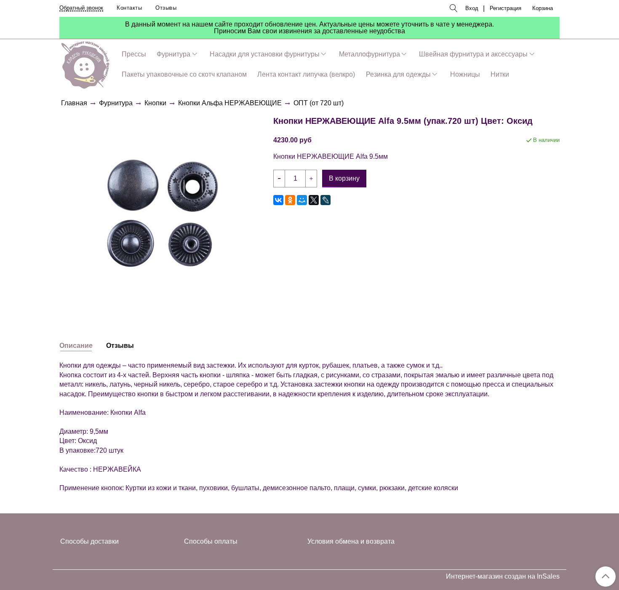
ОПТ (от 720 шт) (318, 103)
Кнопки (155, 103)
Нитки (500, 74)
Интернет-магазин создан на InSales (503, 576)
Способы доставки (89, 541)
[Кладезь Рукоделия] (85, 63)
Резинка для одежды (398, 74)
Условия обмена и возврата (351, 541)
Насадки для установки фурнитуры (265, 54)
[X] (314, 200)
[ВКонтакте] (278, 200)
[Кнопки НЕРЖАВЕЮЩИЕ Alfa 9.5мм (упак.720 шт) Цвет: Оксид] (163, 212)
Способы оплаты (210, 541)
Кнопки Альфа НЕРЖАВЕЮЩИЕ (230, 103)
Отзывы (165, 8)
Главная (74, 103)
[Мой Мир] (302, 200)
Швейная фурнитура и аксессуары (473, 54)
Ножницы (465, 74)
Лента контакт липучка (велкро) (306, 74)
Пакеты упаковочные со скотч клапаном (184, 74)
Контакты (129, 8)
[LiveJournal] (325, 200)
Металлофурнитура (369, 54)
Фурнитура (173, 54)
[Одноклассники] (290, 200)
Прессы (134, 54)
